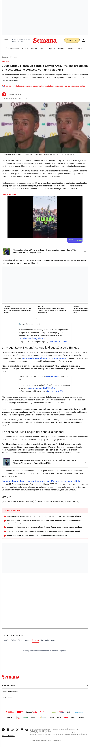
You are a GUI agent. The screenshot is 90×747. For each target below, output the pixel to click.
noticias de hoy (72, 501)
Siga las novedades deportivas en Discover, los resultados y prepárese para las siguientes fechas (44, 86)
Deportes (13, 57)
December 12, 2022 (58, 341)
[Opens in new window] (8, 729)
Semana (5, 57)
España (39, 501)
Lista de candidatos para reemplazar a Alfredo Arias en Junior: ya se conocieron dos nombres (52, 310)
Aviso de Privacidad (10, 736)
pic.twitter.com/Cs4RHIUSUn (42, 388)
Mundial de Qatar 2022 (54, 501)
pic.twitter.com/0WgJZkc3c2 (32, 338)
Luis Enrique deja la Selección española (18, 501)
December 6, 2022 (56, 391)
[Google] (3, 729)
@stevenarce (51, 376)
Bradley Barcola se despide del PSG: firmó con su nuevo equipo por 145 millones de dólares (18, 310)
